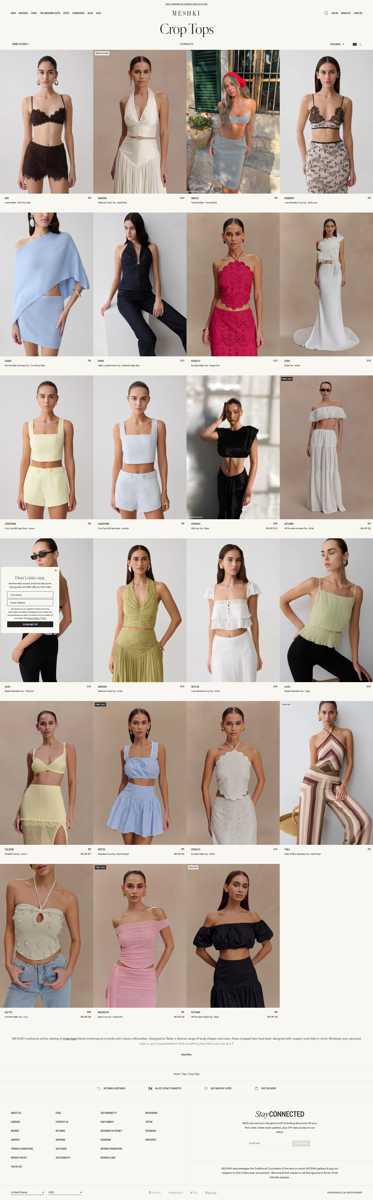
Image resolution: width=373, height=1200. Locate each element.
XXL (74, 189)
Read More (186, 1054)
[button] (13, 13)
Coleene (10, 849)
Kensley (196, 361)
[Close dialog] (56, 570)
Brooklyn (104, 1012)
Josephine (11, 524)
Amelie (195, 198)
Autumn (289, 524)
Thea (288, 849)
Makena (103, 198)
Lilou (8, 687)
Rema (102, 361)
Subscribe (301, 1143)
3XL (85, 189)
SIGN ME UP (30, 624)
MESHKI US (337, 1192)
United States (19, 1192)
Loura (9, 361)
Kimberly (290, 198)
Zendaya (196, 524)
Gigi (7, 198)
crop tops (70, 1039)
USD (51, 1192)
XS (19, 189)
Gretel (102, 849)
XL (63, 189)
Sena (288, 361)
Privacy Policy (34, 618)
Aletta (9, 1012)
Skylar (196, 687)
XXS (8, 189)
